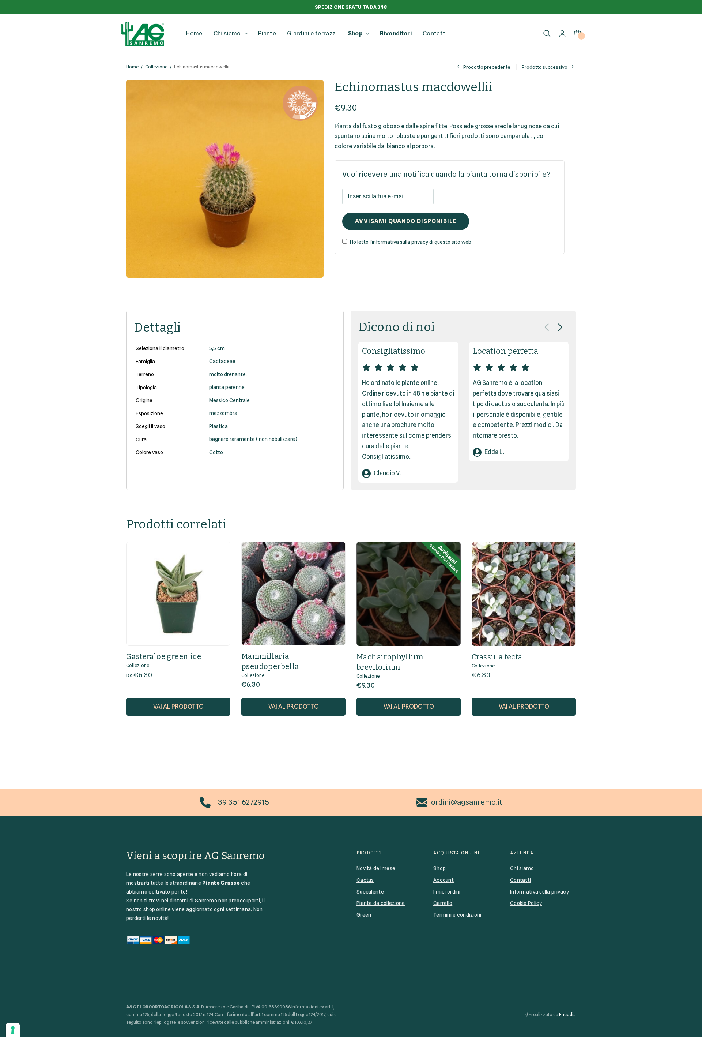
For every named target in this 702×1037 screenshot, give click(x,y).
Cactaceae (222, 361)
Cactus (365, 880)
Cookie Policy (526, 903)
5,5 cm (217, 348)
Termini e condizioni (457, 915)
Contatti (435, 33)
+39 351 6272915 (241, 802)
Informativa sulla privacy (539, 892)
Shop (355, 33)
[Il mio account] (562, 33)
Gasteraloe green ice (163, 656)
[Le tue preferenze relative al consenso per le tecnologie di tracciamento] (13, 1030)
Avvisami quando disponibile (405, 221)
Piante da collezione (380, 903)
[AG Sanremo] (142, 34)
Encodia (567, 1014)
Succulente (370, 892)
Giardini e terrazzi (312, 33)
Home (194, 33)
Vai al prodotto (178, 706)
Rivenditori (396, 33)
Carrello (442, 903)
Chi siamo (227, 33)
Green (363, 915)
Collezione (156, 67)
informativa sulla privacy (400, 242)
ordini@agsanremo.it (466, 802)
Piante (267, 33)
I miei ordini (447, 892)
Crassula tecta (497, 656)
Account (443, 880)
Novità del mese (375, 868)
